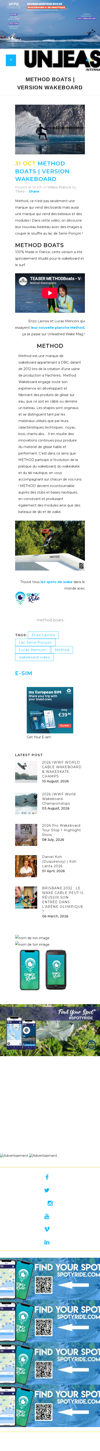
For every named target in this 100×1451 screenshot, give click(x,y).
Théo (20, 191)
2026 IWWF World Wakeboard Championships (59, 799)
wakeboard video (34, 657)
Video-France (59, 187)
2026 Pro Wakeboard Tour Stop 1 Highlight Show (61, 830)
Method (62, 650)
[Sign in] (87, 60)
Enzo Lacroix (43, 635)
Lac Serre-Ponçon (35, 642)
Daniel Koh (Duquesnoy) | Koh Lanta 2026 (59, 861)
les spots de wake (56, 582)
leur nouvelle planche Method (57, 328)
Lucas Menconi (33, 650)
